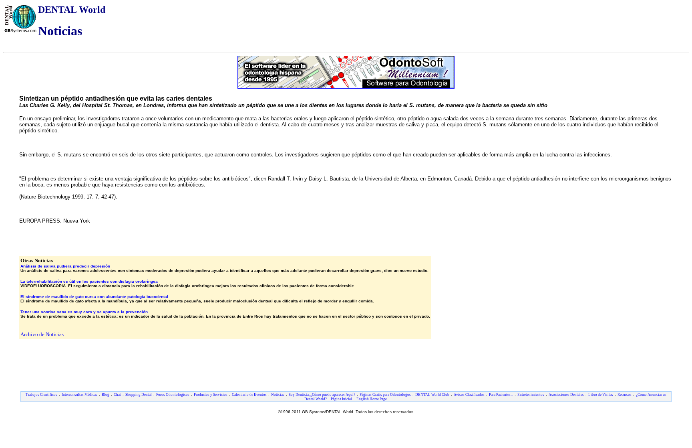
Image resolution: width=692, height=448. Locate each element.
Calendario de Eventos (249, 395)
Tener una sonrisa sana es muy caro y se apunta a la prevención (84, 312)
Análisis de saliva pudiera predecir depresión (65, 266)
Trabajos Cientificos (41, 395)
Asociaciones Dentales (566, 395)
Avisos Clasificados (469, 395)
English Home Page (371, 399)
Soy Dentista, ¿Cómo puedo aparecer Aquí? (322, 395)
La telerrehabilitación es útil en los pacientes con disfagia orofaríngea (89, 281)
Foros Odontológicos (172, 395)
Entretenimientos (530, 395)
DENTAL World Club (432, 395)
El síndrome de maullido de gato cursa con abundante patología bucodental (94, 296)
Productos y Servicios (210, 395)
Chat (117, 395)
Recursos (625, 395)
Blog (105, 395)
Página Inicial (341, 399)
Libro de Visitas (600, 395)
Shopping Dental (138, 395)
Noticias (277, 395)
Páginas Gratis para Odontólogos (385, 395)
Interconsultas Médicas (79, 395)
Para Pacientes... (501, 395)
